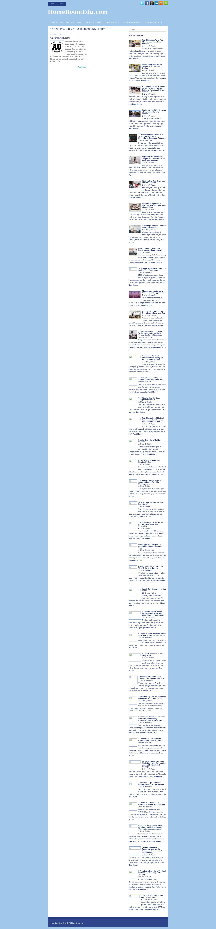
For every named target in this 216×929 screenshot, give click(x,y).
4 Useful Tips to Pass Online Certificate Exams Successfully (151, 803)
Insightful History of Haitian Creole (154, 590)
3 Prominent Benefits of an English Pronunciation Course (151, 677)
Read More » (133, 59)
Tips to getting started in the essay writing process (153, 292)
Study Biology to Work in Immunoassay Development (150, 249)
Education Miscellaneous (62, 22)
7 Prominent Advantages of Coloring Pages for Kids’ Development (150, 482)
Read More (82, 67)
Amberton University (60, 37)
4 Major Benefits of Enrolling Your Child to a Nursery (150, 567)
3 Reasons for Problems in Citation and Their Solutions (150, 739)
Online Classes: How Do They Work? (152, 655)
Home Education (85, 22)
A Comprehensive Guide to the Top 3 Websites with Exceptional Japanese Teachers (152, 136)
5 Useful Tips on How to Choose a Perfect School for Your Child (152, 634)
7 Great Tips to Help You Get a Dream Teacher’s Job (153, 312)
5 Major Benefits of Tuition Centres (149, 441)
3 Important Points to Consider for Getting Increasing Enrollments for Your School (151, 718)
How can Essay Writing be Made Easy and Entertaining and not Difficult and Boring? (154, 764)
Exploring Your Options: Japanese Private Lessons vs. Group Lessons (153, 158)
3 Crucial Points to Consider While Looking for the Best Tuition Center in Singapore (150, 333)
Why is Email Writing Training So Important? (152, 503)
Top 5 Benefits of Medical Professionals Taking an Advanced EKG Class (153, 420)
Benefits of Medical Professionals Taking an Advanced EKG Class (152, 357)
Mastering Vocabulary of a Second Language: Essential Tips (150, 546)
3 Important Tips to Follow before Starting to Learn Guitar (151, 783)
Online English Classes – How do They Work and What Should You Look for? (154, 613)
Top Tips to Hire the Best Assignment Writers (149, 399)
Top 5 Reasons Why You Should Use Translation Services (152, 42)
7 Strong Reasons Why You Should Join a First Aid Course (151, 378)
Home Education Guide (108, 22)
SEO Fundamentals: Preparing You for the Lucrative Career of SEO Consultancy (152, 850)
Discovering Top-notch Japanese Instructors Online (152, 66)
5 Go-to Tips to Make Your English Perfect (149, 461)
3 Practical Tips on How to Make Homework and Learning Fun (152, 697)
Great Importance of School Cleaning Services (154, 226)
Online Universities (153, 22)
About (61, 4)
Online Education (131, 22)
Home (52, 4)
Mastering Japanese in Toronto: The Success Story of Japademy (154, 205)
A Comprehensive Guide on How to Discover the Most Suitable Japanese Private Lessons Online (154, 89)
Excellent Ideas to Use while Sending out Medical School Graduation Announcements (150, 827)
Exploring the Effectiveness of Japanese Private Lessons (154, 112)
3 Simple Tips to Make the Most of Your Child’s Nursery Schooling (151, 524)
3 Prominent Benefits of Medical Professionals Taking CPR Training (152, 873)
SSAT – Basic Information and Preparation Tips (152, 896)
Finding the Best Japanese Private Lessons (153, 182)
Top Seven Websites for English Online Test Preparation (152, 269)
